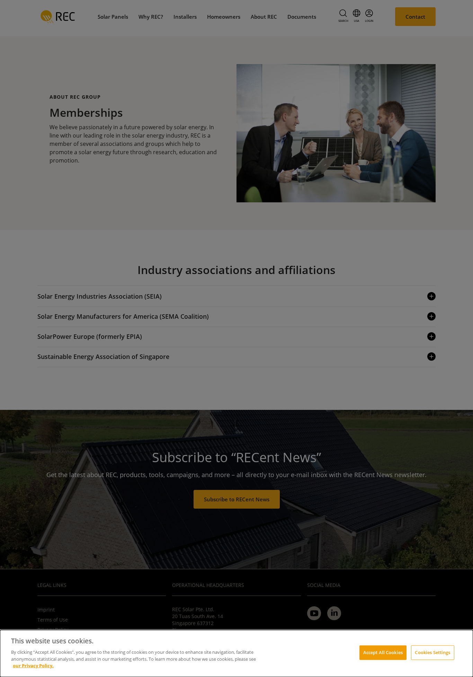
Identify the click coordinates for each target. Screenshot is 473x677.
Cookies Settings (432, 652)
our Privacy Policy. (33, 665)
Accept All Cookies (383, 652)
